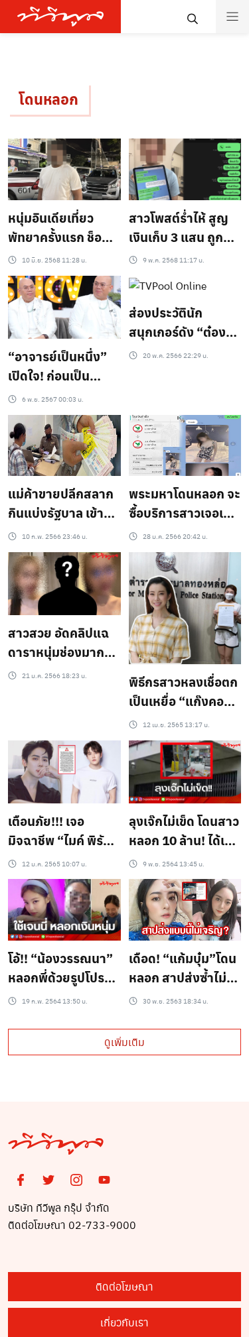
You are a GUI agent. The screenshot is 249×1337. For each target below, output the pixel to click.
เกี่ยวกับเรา (124, 1322)
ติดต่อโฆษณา (124, 1286)
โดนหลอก (48, 98)
